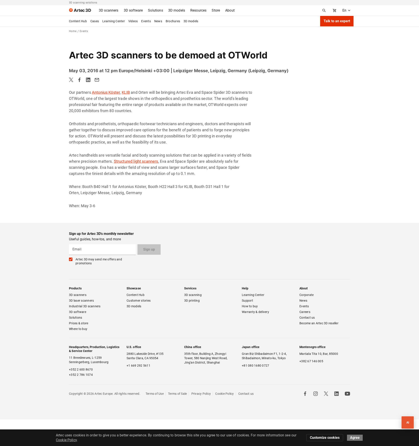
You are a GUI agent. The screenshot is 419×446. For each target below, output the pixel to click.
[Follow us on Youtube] (347, 393)
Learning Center (113, 21)
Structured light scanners (136, 161)
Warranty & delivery (255, 312)
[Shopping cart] (334, 10)
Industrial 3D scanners (85, 306)
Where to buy (78, 329)
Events (146, 21)
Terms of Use (155, 393)
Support (247, 300)
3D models (191, 21)
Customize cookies (325, 438)
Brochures (173, 21)
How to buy (250, 306)
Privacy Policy (201, 393)
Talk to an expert (337, 21)
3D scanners (77, 295)
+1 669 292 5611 (138, 365)
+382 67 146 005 (311, 361)
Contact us (307, 317)
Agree (355, 438)
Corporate (306, 295)
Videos (133, 21)
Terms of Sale (177, 393)
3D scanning (193, 295)
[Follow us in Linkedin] (336, 393)
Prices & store (78, 323)
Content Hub (78, 21)
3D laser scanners (81, 300)
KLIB (126, 92)
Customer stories (139, 300)
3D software (77, 312)
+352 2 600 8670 (81, 369)
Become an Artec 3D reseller (318, 323)
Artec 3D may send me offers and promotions (99, 261)
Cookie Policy (224, 393)
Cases (94, 21)
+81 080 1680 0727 (255, 365)
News (158, 21)
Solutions (75, 317)
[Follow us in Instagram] (315, 393)
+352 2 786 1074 (81, 374)
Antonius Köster (106, 92)
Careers (304, 312)
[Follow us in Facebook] (305, 393)
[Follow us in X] (326, 393)
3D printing (192, 300)
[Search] (324, 10)
